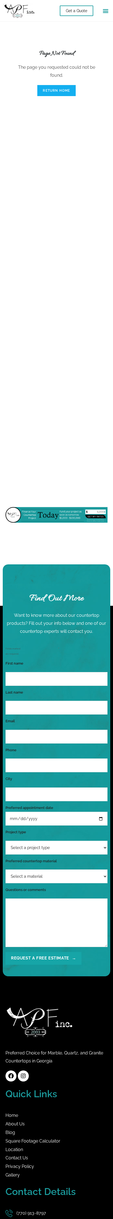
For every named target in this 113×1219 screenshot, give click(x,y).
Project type (15, 834)
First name (14, 665)
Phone (10, 752)
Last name (14, 694)
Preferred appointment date (29, 808)
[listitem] (56, 1057)
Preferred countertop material (31, 863)
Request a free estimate (43, 958)
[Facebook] (10, 1076)
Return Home (56, 90)
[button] (105, 10)
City (8, 781)
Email (10, 723)
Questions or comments (25, 892)
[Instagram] (23, 1076)
